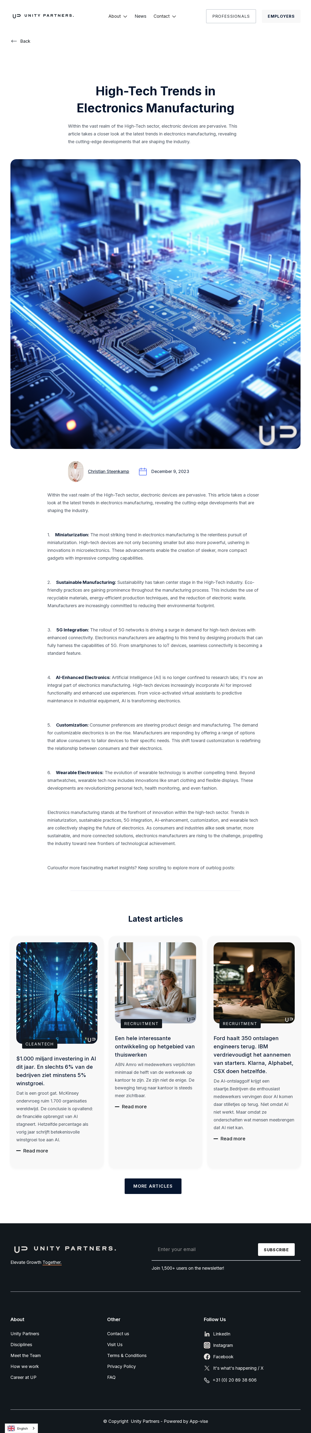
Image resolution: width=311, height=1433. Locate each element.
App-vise (199, 1421)
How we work (24, 1366)
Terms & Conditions (127, 1355)
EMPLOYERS (281, 16)
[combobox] (21, 1428)
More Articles (153, 1186)
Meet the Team (25, 1355)
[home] (48, 16)
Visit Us (114, 1344)
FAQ (111, 1377)
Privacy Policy (121, 1366)
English (22, 1428)
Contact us (118, 1333)
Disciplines (21, 1344)
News (140, 16)
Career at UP (23, 1377)
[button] (117, 16)
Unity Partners (24, 1333)
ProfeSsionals (231, 16)
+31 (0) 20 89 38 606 (235, 1380)
